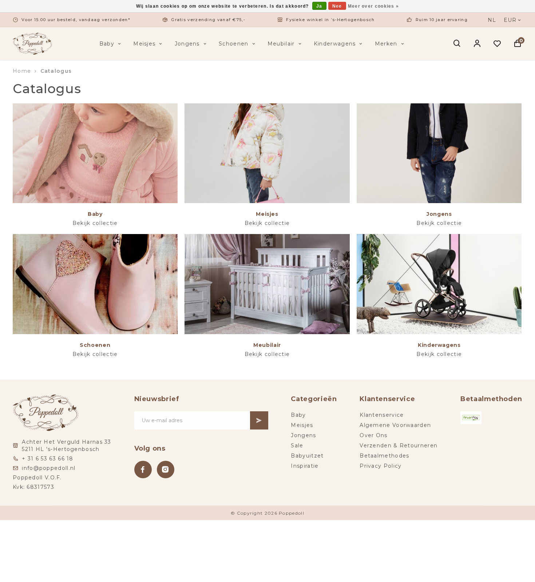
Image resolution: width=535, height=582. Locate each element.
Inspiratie (304, 466)
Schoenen (233, 43)
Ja (319, 6)
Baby (106, 43)
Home (22, 71)
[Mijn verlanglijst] (497, 43)
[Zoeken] (457, 43)
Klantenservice (382, 415)
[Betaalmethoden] (471, 417)
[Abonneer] (259, 420)
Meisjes (144, 43)
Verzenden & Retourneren (398, 445)
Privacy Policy (380, 466)
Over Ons (373, 435)
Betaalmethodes (384, 455)
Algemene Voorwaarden (395, 425)
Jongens (187, 43)
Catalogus (56, 71)
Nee (337, 6)
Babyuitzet (307, 455)
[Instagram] (165, 469)
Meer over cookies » (373, 6)
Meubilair (281, 43)
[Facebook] (143, 469)
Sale (297, 445)
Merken (386, 43)
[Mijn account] (477, 43)
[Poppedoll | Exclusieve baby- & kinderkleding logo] (32, 43)
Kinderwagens (335, 43)
